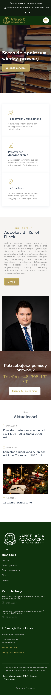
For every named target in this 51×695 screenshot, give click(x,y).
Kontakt (5, 580)
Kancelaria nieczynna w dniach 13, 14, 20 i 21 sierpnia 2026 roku (24, 433)
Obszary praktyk (10, 565)
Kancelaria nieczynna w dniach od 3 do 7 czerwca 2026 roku (24, 453)
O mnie (11, 281)
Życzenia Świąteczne (17, 502)
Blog (4, 575)
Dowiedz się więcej (15, 67)
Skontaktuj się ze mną (24, 390)
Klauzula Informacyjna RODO (15, 676)
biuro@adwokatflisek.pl (13, 652)
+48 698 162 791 (9, 647)
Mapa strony (10, 679)
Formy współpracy (11, 570)
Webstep (31, 688)
